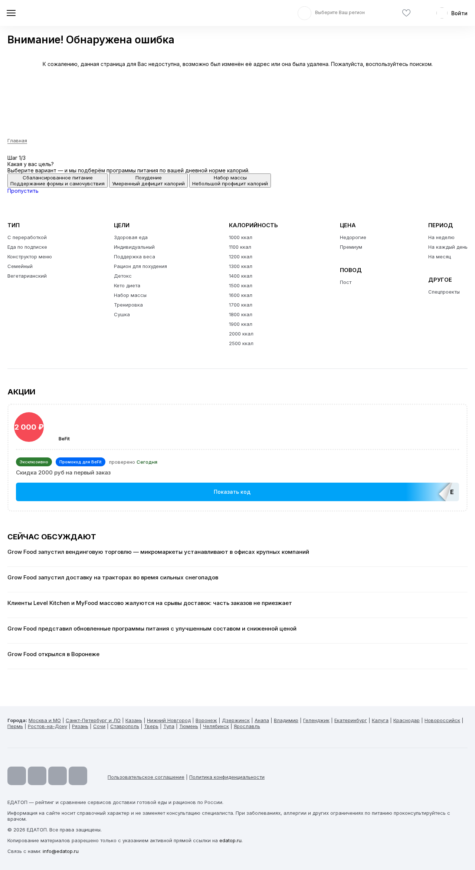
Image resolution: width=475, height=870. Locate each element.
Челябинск (216, 726)
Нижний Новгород (169, 720)
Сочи (99, 726)
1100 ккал (240, 247)
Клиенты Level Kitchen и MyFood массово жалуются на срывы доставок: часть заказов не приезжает (149, 603)
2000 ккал (241, 334)
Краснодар (406, 720)
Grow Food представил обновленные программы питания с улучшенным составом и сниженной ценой (152, 628)
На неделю (441, 237)
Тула (168, 726)
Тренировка (128, 305)
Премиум (351, 247)
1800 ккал (240, 314)
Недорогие (353, 237)
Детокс (123, 276)
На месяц (439, 256)
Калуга (380, 720)
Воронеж (206, 720)
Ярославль (247, 726)
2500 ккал (241, 343)
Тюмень (188, 726)
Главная (17, 140)
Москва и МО (45, 720)
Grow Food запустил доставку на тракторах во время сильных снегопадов (112, 577)
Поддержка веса (134, 256)
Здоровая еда (131, 237)
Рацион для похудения (140, 266)
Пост (345, 282)
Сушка (122, 314)
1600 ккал (240, 295)
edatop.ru (230, 840)
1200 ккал (240, 256)
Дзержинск (236, 720)
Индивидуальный (134, 247)
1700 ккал (240, 305)
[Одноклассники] (57, 776)
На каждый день (448, 247)
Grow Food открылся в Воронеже (53, 654)
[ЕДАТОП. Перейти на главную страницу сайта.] (59, 13)
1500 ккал (240, 285)
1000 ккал (240, 237)
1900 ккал (240, 324)
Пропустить (23, 191)
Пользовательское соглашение (146, 777)
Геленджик (316, 720)
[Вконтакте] (78, 776)
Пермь (15, 726)
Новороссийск (442, 720)
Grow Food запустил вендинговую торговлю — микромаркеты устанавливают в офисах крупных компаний (158, 552)
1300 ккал (240, 266)
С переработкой (27, 237)
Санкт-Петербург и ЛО (93, 720)
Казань (133, 720)
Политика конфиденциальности (227, 777)
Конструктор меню (29, 256)
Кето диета (127, 285)
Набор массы (130, 295)
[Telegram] (37, 776)
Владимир (286, 720)
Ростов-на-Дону (47, 726)
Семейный (20, 266)
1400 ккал (240, 276)
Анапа (262, 720)
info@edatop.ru (61, 851)
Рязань (80, 726)
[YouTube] (16, 776)
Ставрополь (124, 726)
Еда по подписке (27, 247)
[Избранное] (406, 13)
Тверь (151, 726)
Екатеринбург (350, 720)
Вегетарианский (27, 276)
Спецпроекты (444, 292)
